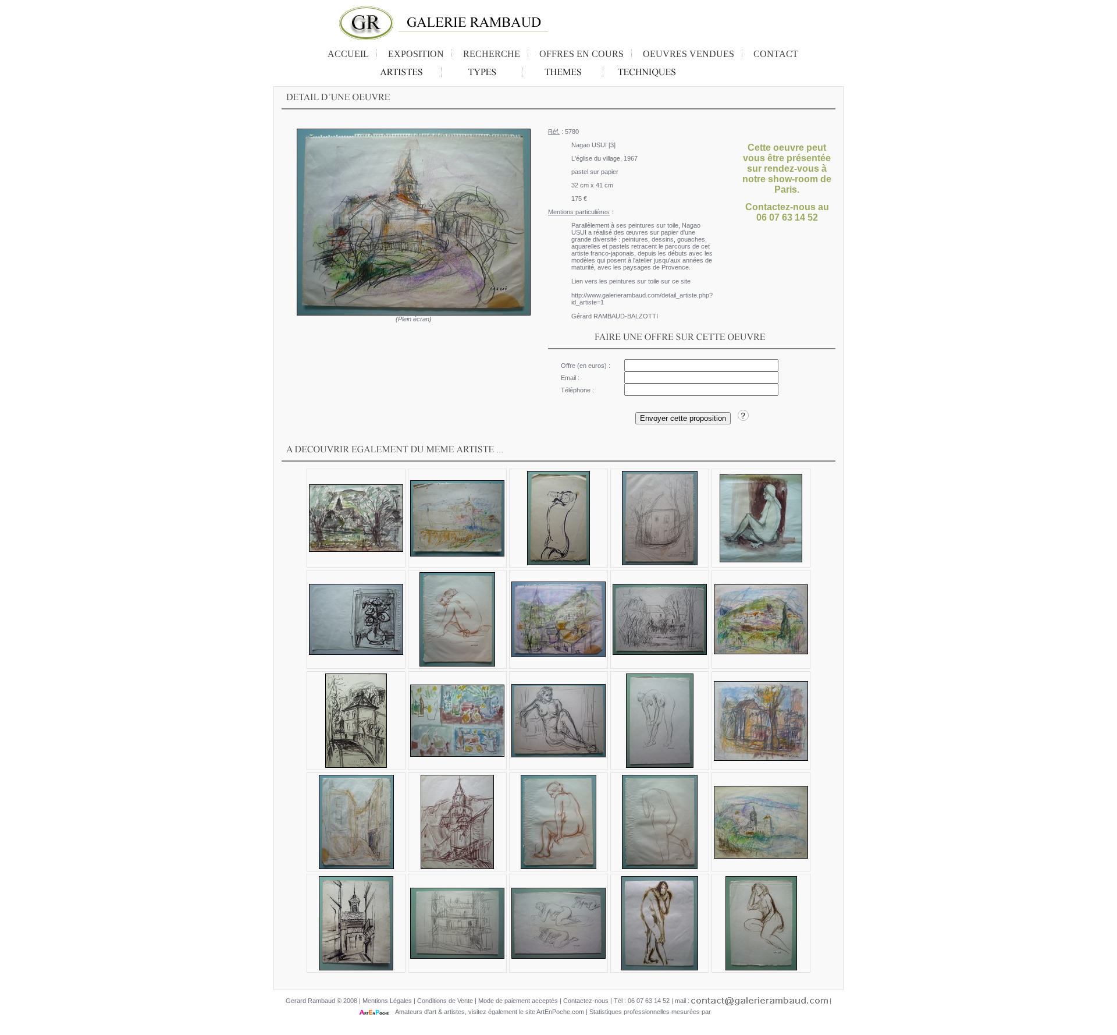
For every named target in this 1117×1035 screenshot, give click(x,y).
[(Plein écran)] (414, 222)
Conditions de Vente (445, 1000)
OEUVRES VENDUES (688, 54)
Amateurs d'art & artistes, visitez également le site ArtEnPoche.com (487, 1011)
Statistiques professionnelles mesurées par (651, 1011)
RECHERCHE (491, 54)
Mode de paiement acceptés (518, 1000)
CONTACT (775, 54)
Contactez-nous (586, 1000)
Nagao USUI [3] (593, 144)
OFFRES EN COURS (581, 54)
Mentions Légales (387, 1000)
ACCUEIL (348, 54)
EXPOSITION (416, 54)
